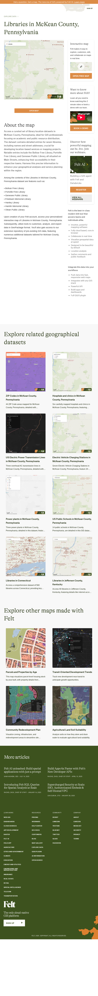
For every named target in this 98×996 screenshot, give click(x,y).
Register (81, 189)
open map (34, 111)
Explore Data (10, 16)
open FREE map (81, 76)
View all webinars (77, 198)
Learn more (79, 2)
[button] (22, 8)
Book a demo (81, 128)
